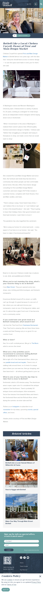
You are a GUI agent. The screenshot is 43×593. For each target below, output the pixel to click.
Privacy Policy (36, 582)
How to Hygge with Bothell (16, 490)
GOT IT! (5, 590)
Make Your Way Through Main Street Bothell (19, 522)
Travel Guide (24, 566)
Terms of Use (11, 585)
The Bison (35, 343)
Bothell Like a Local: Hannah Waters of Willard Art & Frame (20, 464)
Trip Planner (23, 570)
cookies (9, 580)
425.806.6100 (7, 573)
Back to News (23, 35)
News (22, 563)
